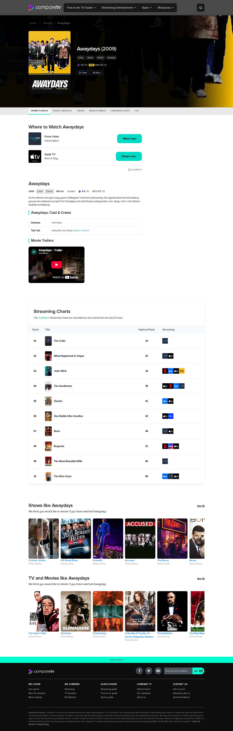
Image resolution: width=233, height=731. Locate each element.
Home (33, 23)
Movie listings (35, 697)
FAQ (137, 111)
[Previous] (34, 542)
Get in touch (179, 689)
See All (201, 506)
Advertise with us (181, 693)
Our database (144, 693)
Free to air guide (109, 693)
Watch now (129, 138)
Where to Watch (39, 111)
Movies (47, 23)
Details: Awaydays (62, 111)
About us (141, 697)
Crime (80, 58)
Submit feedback (181, 697)
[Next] (198, 542)
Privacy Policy (42, 724)
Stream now (129, 156)
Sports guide (107, 697)
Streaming (70, 689)
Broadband (70, 697)
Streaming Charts (120, 111)
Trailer (84, 73)
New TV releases (37, 693)
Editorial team (144, 689)
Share (98, 73)
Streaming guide (109, 689)
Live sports (34, 689)
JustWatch (136, 169)
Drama (90, 58)
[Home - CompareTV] (45, 7)
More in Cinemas (97, 111)
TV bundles (70, 693)
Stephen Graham (81, 230)
